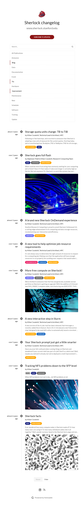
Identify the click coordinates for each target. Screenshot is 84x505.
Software (15, 110)
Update (14, 119)
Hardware (15, 86)
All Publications (17, 53)
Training (15, 115)
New (13, 100)
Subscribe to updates (42, 37)
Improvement (17, 91)
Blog (13, 63)
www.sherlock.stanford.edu (42, 28)
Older (46, 479)
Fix (13, 82)
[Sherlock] (42, 14)
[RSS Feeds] (44, 489)
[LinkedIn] (41, 489)
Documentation (17, 72)
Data (13, 67)
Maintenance (16, 96)
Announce (15, 58)
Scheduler (15, 105)
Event (14, 77)
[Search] (72, 46)
